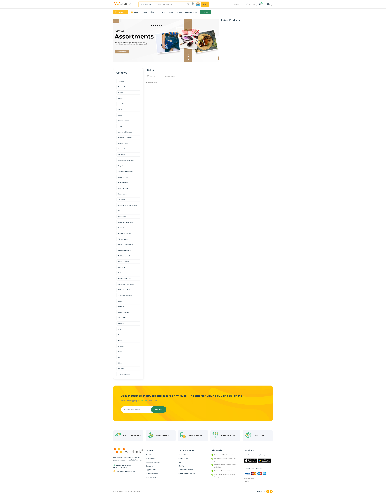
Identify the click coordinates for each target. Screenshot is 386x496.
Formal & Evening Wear (125, 222)
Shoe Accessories (124, 374)
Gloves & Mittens (123, 318)
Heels (120, 352)
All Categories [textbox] (146, 4)
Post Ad (205, 12)
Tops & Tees (122, 104)
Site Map (181, 466)
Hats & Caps (122, 267)
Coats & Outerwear (124, 149)
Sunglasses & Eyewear (125, 295)
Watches (121, 306)
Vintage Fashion (123, 239)
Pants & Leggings (123, 121)
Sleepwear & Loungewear (126, 160)
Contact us (149, 466)
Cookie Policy (183, 458)
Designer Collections (124, 250)
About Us (149, 455)
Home (145, 12)
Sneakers (121, 346)
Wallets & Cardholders (125, 290)
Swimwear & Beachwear (125, 171)
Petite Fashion (122, 194)
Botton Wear (122, 87)
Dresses (121, 98)
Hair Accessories (123, 312)
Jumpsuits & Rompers (125, 132)
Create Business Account (187, 473)
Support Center (151, 470)
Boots (120, 340)
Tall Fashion (122, 199)
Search (205, 4)
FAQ (180, 462)
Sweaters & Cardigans (125, 137)
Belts (120, 273)
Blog (163, 12)
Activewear (122, 154)
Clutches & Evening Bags (126, 284)
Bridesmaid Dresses (124, 233)
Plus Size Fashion (123, 188)
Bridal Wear (122, 228)
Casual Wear (122, 216)
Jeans (120, 115)
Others (120, 92)
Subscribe (158, 409)
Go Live (179, 12)
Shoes (120, 329)
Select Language (249, 478)
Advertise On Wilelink (186, 470)
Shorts (120, 126)
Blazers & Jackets (123, 143)
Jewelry (120, 301)
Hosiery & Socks (123, 177)
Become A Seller (191, 12)
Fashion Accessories (124, 256)
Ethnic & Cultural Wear (125, 244)
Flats (119, 357)
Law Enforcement (152, 477)
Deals (136, 12)
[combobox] (146, 4)
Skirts (120, 109)
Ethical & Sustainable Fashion (127, 205)
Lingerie (120, 166)
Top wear (121, 81)
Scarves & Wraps (123, 261)
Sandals (120, 335)
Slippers (120, 363)
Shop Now (154, 12)
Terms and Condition (153, 462)
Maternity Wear (123, 183)
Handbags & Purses (124, 278)
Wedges (121, 368)
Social (171, 12)
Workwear (121, 211)
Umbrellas (121, 323)
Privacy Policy (151, 458)
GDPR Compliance (152, 473)
